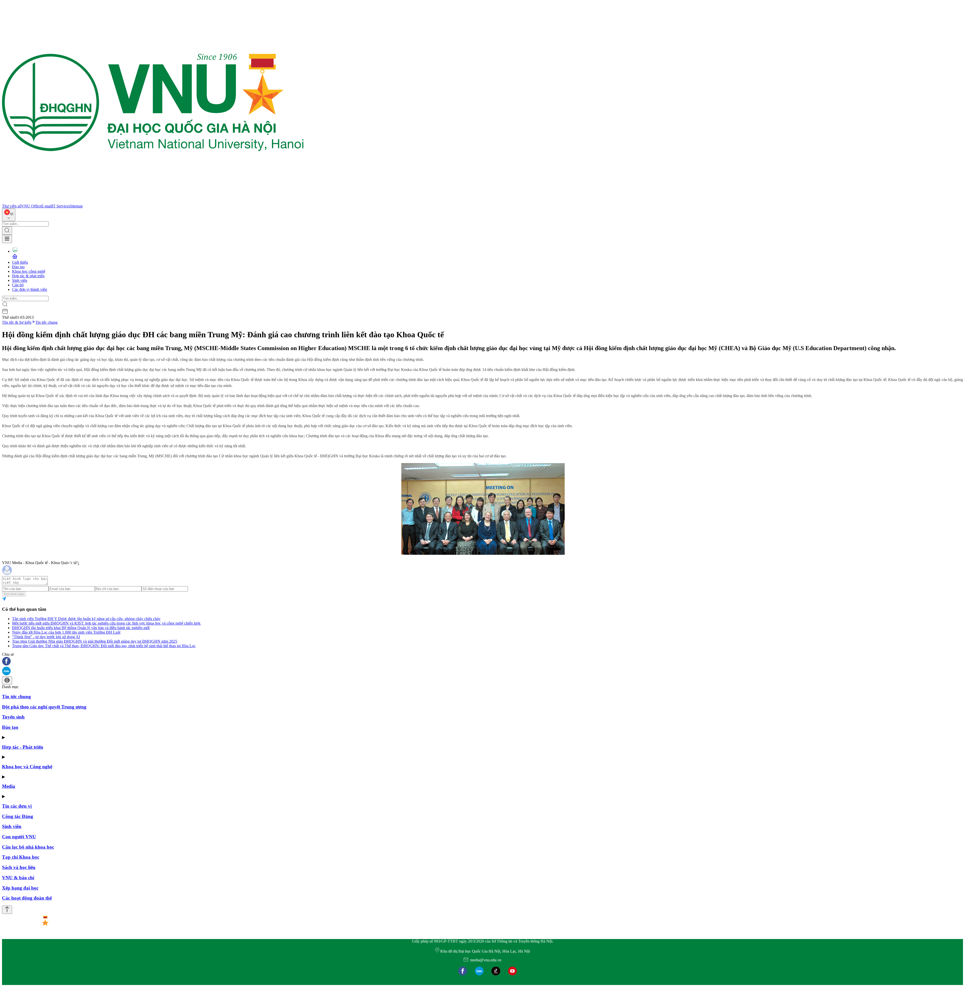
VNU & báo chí (18, 877)
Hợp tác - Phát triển (22, 747)
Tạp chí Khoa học (20, 857)
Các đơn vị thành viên (29, 289)
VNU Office (31, 206)
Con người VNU (19, 836)
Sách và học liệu (18, 867)
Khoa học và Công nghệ (27, 766)
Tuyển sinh (13, 717)
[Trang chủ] (153, 201)
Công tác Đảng (17, 816)
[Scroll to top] (7, 910)
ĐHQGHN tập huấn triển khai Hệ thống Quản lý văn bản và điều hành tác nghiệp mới (81, 628)
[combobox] (8, 214)
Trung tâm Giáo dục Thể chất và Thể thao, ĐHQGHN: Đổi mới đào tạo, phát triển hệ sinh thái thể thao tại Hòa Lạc (104, 646)
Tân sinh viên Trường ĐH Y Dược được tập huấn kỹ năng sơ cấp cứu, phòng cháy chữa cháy (86, 619)
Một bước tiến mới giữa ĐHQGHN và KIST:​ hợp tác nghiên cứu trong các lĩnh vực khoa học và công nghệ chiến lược (106, 623)
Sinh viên (19, 280)
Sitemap (76, 206)
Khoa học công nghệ (28, 271)
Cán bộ (18, 285)
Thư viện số (11, 206)
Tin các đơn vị (17, 806)
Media (8, 786)
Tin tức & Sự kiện (17, 322)
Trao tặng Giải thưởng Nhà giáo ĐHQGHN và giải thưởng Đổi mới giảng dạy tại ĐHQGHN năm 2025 (94, 641)
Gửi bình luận (14, 594)
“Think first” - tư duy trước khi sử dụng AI (46, 637)
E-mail (46, 206)
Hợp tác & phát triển (28, 276)
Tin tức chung (46, 322)
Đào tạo (18, 267)
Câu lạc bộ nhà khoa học (28, 847)
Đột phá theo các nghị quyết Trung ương (44, 706)
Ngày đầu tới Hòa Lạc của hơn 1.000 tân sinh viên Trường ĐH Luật (66, 632)
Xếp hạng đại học (20, 888)
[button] (482, 662)
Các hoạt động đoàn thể (27, 898)
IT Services (61, 206)
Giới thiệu (20, 262)
